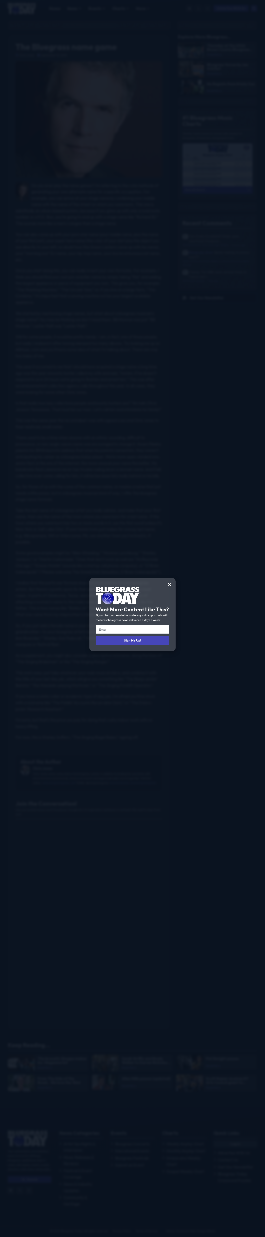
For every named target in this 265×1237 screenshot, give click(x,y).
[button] (169, 584)
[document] (132, 618)
